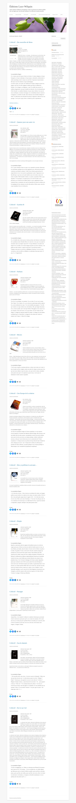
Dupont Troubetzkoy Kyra (56, 95)
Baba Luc (53, 66)
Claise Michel (60, 78)
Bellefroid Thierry (55, 68)
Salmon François (54, 127)
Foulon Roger (54, 100)
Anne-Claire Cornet (55, 65)
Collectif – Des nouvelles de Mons (21, 42)
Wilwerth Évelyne (55, 139)
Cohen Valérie (54, 79)
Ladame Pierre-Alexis (55, 111)
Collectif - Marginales (55, 81)
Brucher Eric (54, 73)
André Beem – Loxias (59, 273)
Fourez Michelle (59, 100)
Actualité (26, 14)
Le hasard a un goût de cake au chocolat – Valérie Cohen (58, 287)
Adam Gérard (54, 62)
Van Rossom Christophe (56, 138)
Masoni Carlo (60, 119)
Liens (61, 14)
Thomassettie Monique (61, 133)
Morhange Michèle (55, 122)
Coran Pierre (62, 84)
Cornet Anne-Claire (55, 85)
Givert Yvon (54, 101)
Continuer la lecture (14, 102)
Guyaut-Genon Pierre (55, 103)
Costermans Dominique (56, 87)
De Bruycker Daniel (61, 90)
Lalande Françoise (62, 111)
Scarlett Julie (54, 300)
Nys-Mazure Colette (62, 122)
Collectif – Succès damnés (18, 643)
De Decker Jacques (55, 91)
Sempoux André (54, 130)
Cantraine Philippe (55, 75)
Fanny (53, 280)
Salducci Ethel (60, 126)
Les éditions (33, 14)
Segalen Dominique (61, 129)
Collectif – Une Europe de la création (22, 393)
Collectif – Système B (17, 205)
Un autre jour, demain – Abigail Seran (58, 174)
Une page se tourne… (55, 52)
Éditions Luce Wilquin (21, 6)
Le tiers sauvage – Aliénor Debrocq (58, 150)
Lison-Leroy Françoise (62, 116)
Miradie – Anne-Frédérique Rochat (58, 157)
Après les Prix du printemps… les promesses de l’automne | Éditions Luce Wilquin (59, 304)
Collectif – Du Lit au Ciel (18, 708)
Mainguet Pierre (54, 119)
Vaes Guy (60, 135)
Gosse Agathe (63, 101)
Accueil (11, 14)
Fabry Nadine (54, 98)
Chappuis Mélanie (59, 76)
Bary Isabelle (63, 66)
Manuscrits (55, 14)
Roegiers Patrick (54, 126)
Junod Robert (58, 109)
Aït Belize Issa (61, 65)
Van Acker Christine (55, 136)
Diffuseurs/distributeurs (44, 14)
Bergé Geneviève (55, 69)
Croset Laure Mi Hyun (62, 88)
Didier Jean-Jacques (61, 92)
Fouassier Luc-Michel (60, 98)
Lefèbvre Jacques (61, 114)
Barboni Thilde (57, 66)
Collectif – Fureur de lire (56, 84)
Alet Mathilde (59, 62)
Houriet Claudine (62, 106)
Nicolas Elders (54, 290)
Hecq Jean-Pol (62, 104)
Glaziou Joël (58, 101)
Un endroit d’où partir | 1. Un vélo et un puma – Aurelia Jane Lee (59, 313)
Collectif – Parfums (16, 272)
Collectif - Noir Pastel (55, 82)
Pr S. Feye (53, 308)
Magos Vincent (60, 117)
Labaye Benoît (61, 110)
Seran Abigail (60, 130)
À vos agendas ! (54, 58)
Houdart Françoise (55, 106)
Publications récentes (57, 144)
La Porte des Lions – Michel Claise (57, 146)
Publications (18, 14)
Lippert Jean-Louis (55, 116)
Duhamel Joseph (54, 94)
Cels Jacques (54, 76)
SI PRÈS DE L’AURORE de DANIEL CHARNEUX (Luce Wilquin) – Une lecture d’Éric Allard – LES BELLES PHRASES (59, 236)
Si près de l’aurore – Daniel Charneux (58, 164)
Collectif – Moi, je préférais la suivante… (23, 465)
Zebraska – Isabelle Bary (61, 253)
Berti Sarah (60, 71)
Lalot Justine (60, 113)
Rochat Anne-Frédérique (56, 125)
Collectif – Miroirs (16, 335)
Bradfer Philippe (54, 72)
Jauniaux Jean (59, 107)
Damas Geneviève (55, 90)
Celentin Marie (61, 75)
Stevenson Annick (60, 132)
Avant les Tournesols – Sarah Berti (58, 185)
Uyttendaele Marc (55, 135)
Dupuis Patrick (54, 97)
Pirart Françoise (54, 123)
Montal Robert (59, 120)
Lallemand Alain (54, 113)
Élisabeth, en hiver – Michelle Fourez (58, 171)
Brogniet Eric (60, 72)
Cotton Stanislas (54, 88)
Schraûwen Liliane (55, 129)
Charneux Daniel (54, 78)
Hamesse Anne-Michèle (56, 104)
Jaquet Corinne (54, 107)
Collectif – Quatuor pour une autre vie (22, 122)
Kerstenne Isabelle (55, 110)
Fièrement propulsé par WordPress (15, 797)
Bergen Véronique (61, 68)
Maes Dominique (55, 117)
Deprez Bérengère (55, 92)
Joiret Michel (54, 109)
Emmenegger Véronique (61, 97)
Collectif (32, 114)
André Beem (59, 63)
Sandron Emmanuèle (61, 127)
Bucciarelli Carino (59, 73)
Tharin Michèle (54, 133)
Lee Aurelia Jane (54, 114)
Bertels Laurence (55, 71)
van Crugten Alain (62, 136)
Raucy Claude (60, 123)
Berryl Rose (60, 69)
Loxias (53, 273)
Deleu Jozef (60, 91)
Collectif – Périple (16, 521)
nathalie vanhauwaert (55, 263)
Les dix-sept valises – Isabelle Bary (58, 153)
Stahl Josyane (54, 132)
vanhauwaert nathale (55, 297)
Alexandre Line (54, 63)
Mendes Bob (54, 120)
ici (31, 69)
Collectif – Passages (16, 591)
